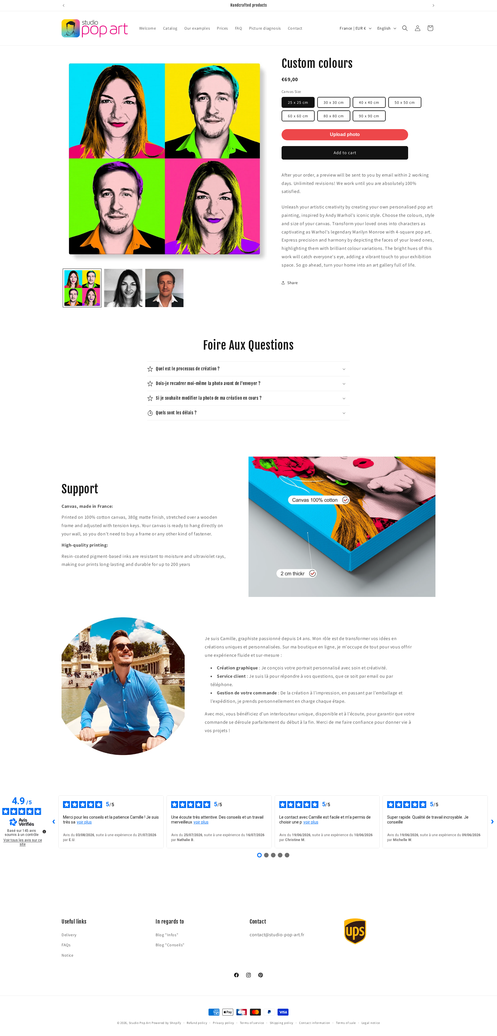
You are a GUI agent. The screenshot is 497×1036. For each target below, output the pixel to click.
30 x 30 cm (334, 102)
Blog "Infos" (167, 934)
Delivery (69, 934)
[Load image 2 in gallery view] (123, 288)
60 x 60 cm (298, 115)
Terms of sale (346, 1023)
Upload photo (345, 134)
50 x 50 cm (405, 102)
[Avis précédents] (54, 822)
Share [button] (292, 282)
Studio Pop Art (140, 1023)
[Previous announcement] (63, 5)
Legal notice (371, 1023)
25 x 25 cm (298, 102)
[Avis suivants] (492, 822)
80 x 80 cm (334, 115)
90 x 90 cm (369, 115)
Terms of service (252, 1023)
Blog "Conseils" (170, 944)
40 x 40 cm (369, 102)
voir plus (84, 822)
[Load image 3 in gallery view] (164, 288)
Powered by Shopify (166, 1023)
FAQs (66, 944)
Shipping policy (282, 1023)
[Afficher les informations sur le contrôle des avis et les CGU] (44, 831)
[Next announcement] (433, 5)
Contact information (314, 1023)
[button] (405, 28)
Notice (68, 955)
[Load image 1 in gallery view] (82, 288)
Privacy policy (223, 1023)
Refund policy (197, 1023)
